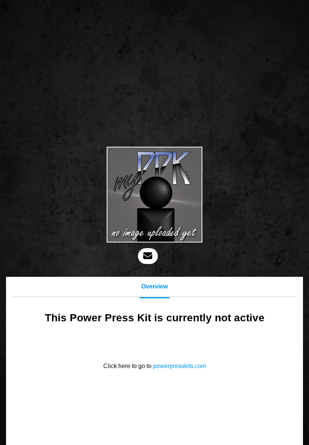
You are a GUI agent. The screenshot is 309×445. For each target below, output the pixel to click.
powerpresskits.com (179, 366)
